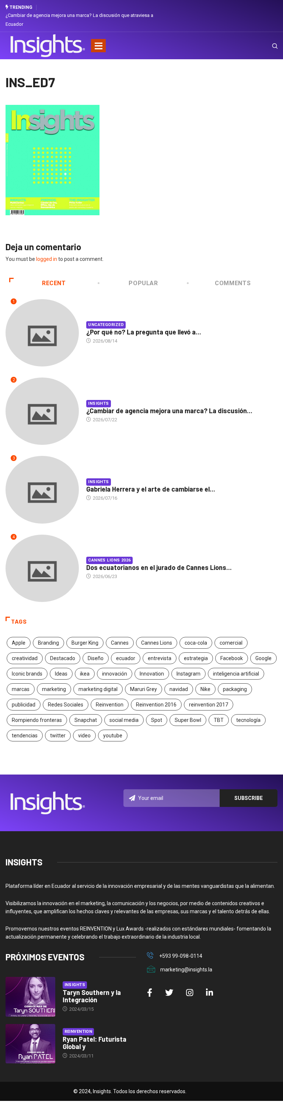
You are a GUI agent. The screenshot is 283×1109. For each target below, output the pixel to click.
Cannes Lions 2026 (109, 560)
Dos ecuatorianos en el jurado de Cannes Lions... (159, 567)
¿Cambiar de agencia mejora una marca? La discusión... (169, 411)
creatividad (25, 658)
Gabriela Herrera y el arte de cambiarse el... (150, 489)
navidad (179, 689)
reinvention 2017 (208, 705)
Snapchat (85, 720)
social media (124, 720)
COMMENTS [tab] (233, 283)
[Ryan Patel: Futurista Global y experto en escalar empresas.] (30, 1044)
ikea (85, 674)
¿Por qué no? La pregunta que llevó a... (143, 332)
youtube (112, 735)
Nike (205, 689)
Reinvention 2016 (156, 705)
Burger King (84, 643)
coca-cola (196, 643)
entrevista (159, 658)
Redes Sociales (65, 705)
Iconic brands (27, 674)
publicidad (23, 705)
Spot (156, 720)
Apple (18, 643)
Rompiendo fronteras (37, 720)
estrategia (196, 658)
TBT (219, 720)
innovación (114, 674)
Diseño (96, 658)
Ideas (61, 674)
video (84, 735)
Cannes (120, 643)
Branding (48, 643)
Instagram (188, 674)
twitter (58, 735)
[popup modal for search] (265, 46)
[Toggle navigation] (98, 46)
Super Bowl (188, 720)
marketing (54, 689)
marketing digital (98, 689)
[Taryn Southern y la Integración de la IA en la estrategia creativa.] (30, 997)
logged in (46, 259)
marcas (20, 689)
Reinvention (109, 705)
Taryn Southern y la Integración (92, 996)
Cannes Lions (156, 643)
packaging (235, 689)
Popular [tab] (143, 283)
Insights (98, 403)
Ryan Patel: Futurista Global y (94, 1042)
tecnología (248, 720)
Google (263, 658)
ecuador (125, 658)
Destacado (62, 658)
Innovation (152, 674)
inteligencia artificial (236, 674)
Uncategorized (106, 324)
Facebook (231, 658)
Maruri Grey (143, 689)
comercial (231, 643)
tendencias (25, 735)
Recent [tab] (54, 283)
